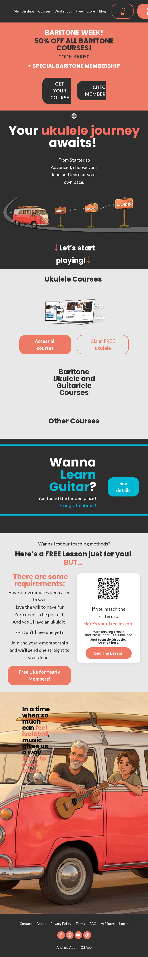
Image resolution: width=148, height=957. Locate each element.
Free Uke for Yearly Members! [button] (39, 675)
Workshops (63, 11)
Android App (65, 947)
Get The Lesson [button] (109, 653)
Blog (102, 11)
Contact (26, 923)
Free (79, 11)
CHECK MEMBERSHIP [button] (100, 90)
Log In (124, 923)
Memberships (23, 11)
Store (91, 11)
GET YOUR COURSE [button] (59, 90)
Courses (44, 11)
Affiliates (108, 923)
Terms (80, 923)
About (41, 923)
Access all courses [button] (45, 344)
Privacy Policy (61, 923)
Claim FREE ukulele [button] (103, 344)
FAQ (92, 923)
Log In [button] (122, 11)
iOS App (86, 947)
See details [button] (123, 487)
